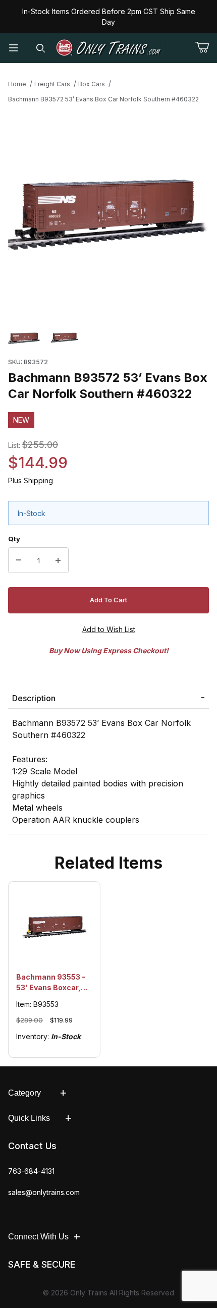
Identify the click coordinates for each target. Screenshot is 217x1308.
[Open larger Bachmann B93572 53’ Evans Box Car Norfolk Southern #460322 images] (108, 211)
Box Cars (91, 84)
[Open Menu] (13, 48)
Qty (14, 539)
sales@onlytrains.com (44, 1192)
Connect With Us (38, 1236)
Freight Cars (52, 84)
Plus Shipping (30, 480)
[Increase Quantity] (58, 560)
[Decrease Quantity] (19, 560)
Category (24, 1093)
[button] (24, 338)
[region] (108, 338)
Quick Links (29, 1118)
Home (17, 84)
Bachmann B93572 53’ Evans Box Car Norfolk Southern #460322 (103, 99)
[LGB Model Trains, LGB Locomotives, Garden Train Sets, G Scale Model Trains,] (109, 48)
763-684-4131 (31, 1171)
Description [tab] (34, 698)
